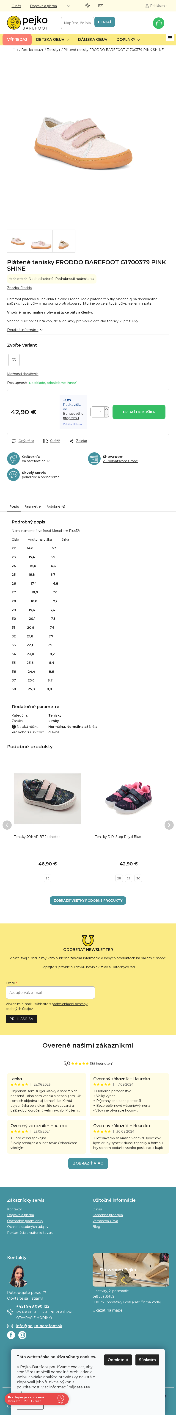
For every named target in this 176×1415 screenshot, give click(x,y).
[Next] (169, 825)
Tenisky (54, 715)
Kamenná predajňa (108, 1215)
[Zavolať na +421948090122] (92, 5)
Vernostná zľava (105, 1221)
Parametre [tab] (32, 506)
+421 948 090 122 (33, 1306)
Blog (96, 1227)
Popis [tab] (14, 506)
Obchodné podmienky (25, 1221)
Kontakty (14, 1209)
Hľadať (104, 22)
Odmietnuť (118, 1360)
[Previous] (7, 825)
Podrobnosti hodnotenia (74, 279)
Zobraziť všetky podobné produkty (88, 900)
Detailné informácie (22, 330)
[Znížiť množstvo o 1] (106, 414)
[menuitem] (17, 39)
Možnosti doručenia (22, 374)
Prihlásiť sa (21, 1019)
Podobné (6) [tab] (55, 506)
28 (119, 878)
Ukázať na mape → (110, 1310)
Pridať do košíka (139, 412)
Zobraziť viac (88, 1163)
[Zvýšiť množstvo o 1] (106, 409)
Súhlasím (147, 1360)
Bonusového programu (73, 415)
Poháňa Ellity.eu (72, 424)
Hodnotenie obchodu (88, 1045)
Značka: (19, 288)
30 (48, 878)
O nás (16, 6)
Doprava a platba (43, 6)
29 (128, 878)
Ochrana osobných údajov (27, 1227)
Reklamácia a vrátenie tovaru (30, 1233)
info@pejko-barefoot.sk (39, 1326)
